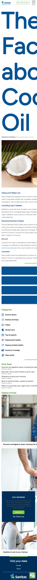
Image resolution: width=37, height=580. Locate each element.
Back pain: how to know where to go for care (18, 372)
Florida (18, 565)
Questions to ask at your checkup (14, 376)
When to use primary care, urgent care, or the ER (19, 386)
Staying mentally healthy (14, 345)
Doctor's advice (10, 315)
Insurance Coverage (12, 350)
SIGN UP (18, 512)
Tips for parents (10, 335)
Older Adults (9, 355)
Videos (7, 325)
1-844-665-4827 (24, 2)
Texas (18, 569)
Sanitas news (10, 330)
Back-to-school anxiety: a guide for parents (17, 381)
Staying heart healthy (13, 340)
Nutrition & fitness (11, 320)
